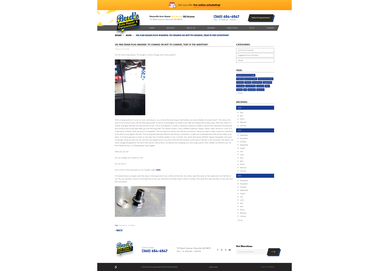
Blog (251, 28)
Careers (270, 28)
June (242, 155)
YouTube (230, 250)
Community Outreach (246, 50)
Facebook (217, 250)
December (244, 135)
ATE (245, 90)
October (243, 142)
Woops (240, 60)
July (241, 151)
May (241, 112)
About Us (191, 28)
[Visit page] (273, 251)
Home (151, 28)
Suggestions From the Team (248, 55)
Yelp (226, 250)
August (242, 148)
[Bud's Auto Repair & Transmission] (128, 24)
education (251, 90)
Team (267, 86)
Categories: (243, 44)
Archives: (241, 102)
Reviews (211, 28)
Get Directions (244, 246)
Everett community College (246, 75)
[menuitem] (151, 28)
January (243, 125)
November (244, 138)
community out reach (266, 79)
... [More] (239, 93)
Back (119, 230)
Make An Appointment (261, 17)
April (241, 116)
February (243, 122)
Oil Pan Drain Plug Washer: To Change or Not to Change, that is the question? (182, 35)
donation (240, 82)
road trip (248, 82)
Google (222, 250)
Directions (232, 28)
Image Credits (213, 267)
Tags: (239, 70)
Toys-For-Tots (250, 86)
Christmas (260, 86)
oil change (131, 225)
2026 (239, 108)
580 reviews (189, 16)
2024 (239, 176)
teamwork (260, 90)
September (244, 145)
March (242, 119)
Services (170, 28)
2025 (239, 130)
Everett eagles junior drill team (246, 79)
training (239, 90)
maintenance (123, 225)
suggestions (267, 82)
